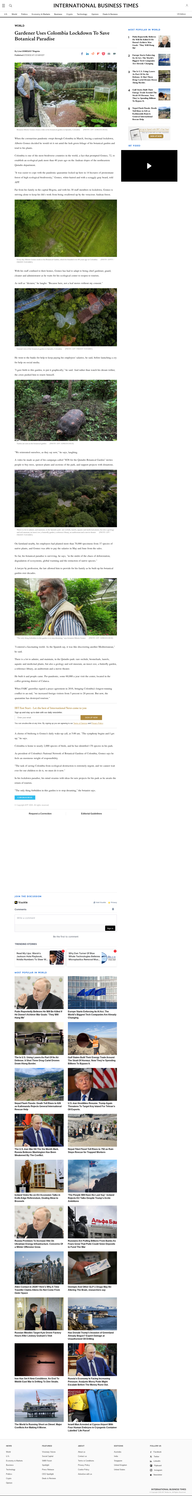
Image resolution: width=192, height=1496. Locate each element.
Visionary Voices (49, 1452)
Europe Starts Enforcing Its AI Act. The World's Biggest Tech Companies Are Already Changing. (92, 1014)
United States (119, 1470)
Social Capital (47, 1456)
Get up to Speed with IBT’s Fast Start (154, 129)
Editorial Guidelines (91, 813)
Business (58, 14)
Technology (82, 14)
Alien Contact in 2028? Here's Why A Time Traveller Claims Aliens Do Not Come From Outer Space (37, 1290)
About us (81, 1452)
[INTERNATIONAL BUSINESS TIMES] (96, 6)
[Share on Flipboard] (98, 53)
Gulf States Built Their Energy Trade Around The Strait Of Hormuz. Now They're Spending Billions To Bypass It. (92, 1060)
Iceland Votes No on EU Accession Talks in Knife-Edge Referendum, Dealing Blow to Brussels (37, 1198)
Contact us (82, 1456)
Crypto (69, 14)
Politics (24, 14)
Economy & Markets (41, 14)
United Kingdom (120, 1465)
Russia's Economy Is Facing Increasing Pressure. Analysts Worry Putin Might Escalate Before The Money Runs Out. (89, 1381)
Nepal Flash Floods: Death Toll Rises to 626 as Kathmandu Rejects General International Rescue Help (38, 1106)
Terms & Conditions (86, 1461)
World (14, 14)
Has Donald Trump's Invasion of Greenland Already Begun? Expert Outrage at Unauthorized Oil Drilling (91, 1335)
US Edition (181, 14)
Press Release (48, 1470)
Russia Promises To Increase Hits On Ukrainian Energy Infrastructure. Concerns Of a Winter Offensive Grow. (39, 1244)
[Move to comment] (114, 53)
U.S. (5, 14)
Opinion (95, 14)
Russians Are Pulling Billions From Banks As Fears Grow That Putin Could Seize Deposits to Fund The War (92, 1244)
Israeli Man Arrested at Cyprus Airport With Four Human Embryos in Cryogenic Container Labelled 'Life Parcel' (92, 1427)
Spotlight (45, 1465)
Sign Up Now (156, 136)
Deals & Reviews (110, 14)
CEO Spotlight (48, 1474)
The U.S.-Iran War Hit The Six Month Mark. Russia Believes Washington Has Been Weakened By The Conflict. (37, 1152)
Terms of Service (80, 723)
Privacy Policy (97, 723)
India (116, 1456)
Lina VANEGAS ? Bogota (28, 51)
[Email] (108, 53)
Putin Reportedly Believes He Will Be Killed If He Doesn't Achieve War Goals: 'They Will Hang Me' (38, 1014)
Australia (117, 1452)
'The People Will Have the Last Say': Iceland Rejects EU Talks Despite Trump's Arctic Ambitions (91, 1198)
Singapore (118, 1461)
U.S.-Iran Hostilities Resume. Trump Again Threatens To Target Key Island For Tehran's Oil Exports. (91, 1106)
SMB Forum (47, 1461)
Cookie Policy (83, 1470)
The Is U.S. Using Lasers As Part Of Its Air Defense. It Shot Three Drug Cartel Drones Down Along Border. (37, 1060)
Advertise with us (85, 1474)
